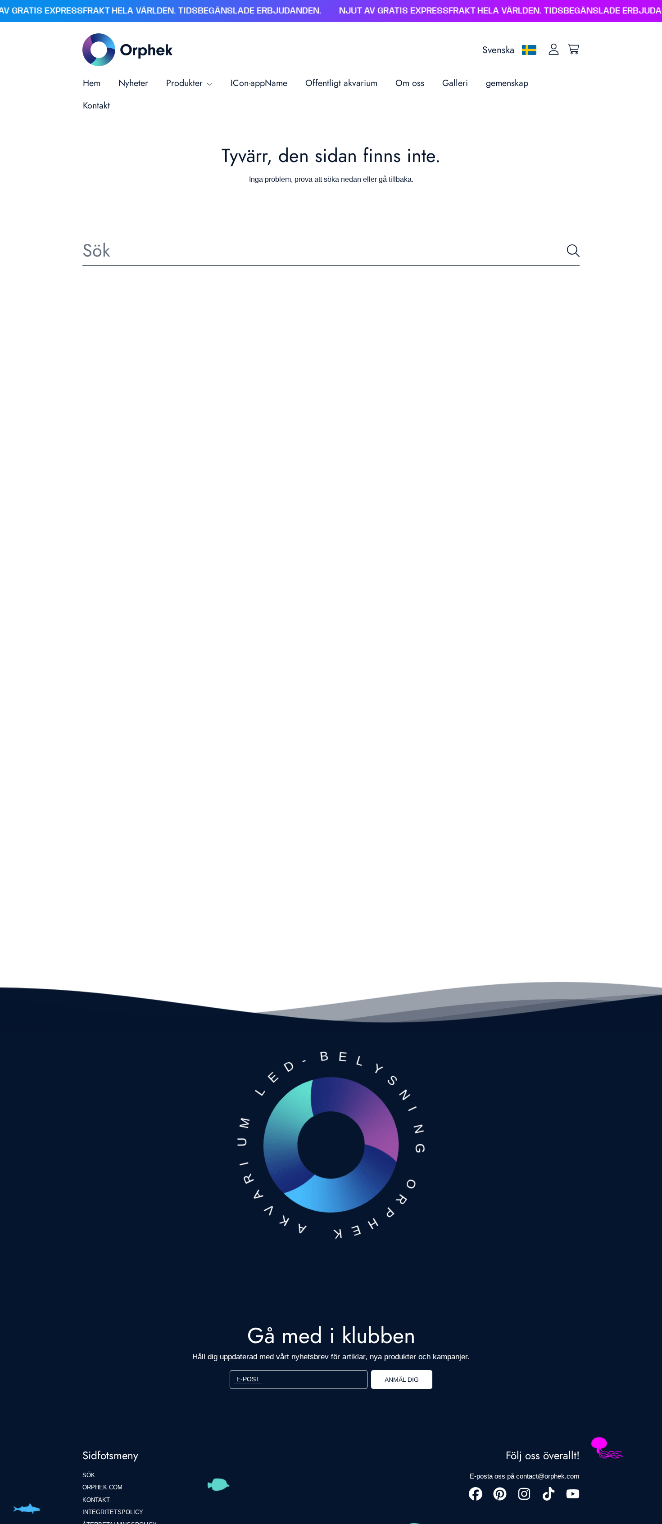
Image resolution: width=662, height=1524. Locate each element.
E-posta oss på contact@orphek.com (525, 1476)
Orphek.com (102, 1487)
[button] (573, 49)
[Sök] (573, 251)
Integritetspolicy (112, 1512)
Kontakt (96, 1500)
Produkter (185, 83)
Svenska (498, 50)
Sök (88, 1475)
